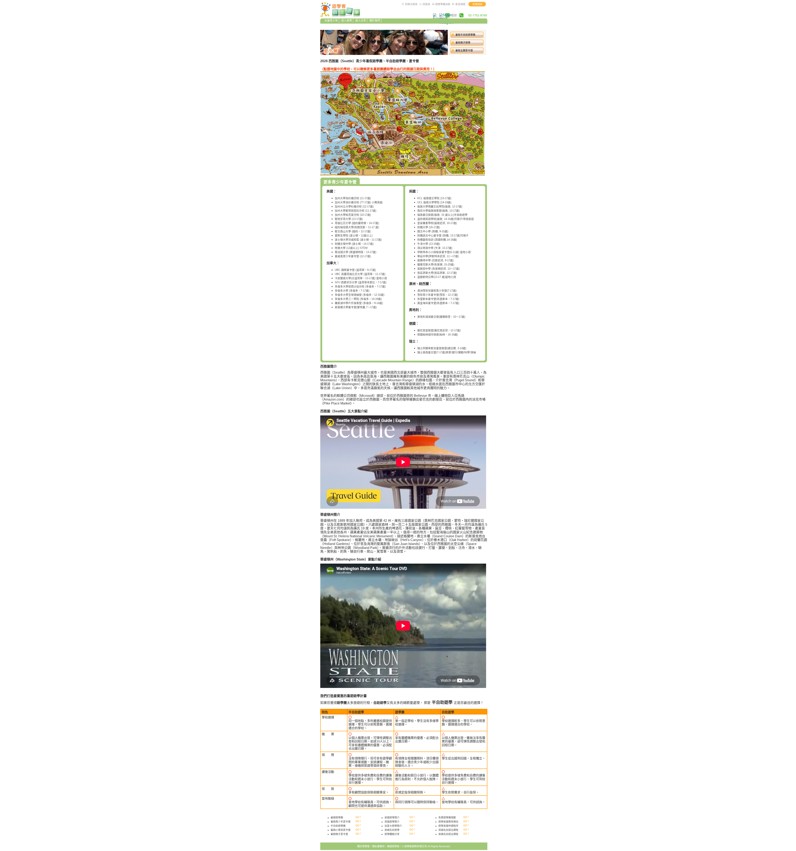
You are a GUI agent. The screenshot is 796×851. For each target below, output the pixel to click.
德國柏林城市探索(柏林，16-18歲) (437, 334)
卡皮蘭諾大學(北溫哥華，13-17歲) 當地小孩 (361, 278)
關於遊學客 (363, 846)
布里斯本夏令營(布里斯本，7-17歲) (438, 298)
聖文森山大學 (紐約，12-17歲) (353, 231)
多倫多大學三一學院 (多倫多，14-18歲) (358, 298)
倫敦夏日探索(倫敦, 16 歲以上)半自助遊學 (442, 214)
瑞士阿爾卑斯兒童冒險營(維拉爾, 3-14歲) (441, 348)
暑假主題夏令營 (464, 50)
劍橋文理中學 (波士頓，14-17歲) (354, 243)
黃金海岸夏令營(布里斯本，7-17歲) (438, 303)
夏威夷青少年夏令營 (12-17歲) (353, 256)
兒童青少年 (331, 20)
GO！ (359, 817)
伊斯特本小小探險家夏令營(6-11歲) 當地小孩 (444, 252)
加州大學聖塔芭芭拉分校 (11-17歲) (355, 210)
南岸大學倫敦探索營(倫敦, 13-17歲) (438, 210)
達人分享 (360, 20)
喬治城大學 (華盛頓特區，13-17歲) (355, 252)
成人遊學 (346, 20)
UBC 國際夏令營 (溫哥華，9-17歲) (355, 269)
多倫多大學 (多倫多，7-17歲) (352, 290)
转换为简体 (411, 4)
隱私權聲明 (378, 846)
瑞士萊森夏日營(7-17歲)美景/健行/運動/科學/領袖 (446, 352)
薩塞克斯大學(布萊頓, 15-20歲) (435, 264)
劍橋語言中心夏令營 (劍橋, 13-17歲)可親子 (442, 235)
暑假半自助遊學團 (465, 34)
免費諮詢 (477, 4)
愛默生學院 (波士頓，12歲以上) (354, 235)
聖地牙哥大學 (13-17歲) (349, 218)
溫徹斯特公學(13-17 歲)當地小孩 (436, 276)
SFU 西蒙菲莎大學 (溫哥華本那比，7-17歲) (360, 282)
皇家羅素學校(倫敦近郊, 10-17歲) (437, 223)
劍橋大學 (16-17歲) (428, 227)
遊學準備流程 (442, 4)
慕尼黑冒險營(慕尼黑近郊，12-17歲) (439, 330)
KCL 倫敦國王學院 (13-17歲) (434, 198)
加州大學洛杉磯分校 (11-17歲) (353, 198)
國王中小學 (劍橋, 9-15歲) (432, 231)
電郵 (454, 15)
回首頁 (426, 4)
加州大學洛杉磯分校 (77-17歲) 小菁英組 (358, 202)
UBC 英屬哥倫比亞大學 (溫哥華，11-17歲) (360, 274)
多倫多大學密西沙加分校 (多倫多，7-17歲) (360, 286)
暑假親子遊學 (462, 42)
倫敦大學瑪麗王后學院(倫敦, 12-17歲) (439, 206)
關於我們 (374, 20)
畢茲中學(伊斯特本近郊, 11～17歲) (438, 256)
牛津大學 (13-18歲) (428, 243)
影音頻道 (460, 4)
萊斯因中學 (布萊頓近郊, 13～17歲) (438, 268)
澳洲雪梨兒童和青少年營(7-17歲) (436, 290)
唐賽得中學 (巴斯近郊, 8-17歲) (435, 260)
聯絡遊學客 (393, 846)
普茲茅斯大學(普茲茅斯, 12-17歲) (437, 272)
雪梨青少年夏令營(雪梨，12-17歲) (437, 294)
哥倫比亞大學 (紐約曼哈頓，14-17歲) (357, 223)
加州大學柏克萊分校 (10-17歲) (353, 214)
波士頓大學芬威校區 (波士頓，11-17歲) (358, 239)
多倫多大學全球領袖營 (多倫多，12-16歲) (359, 294)
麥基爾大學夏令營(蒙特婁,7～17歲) (356, 307)
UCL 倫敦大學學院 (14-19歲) (434, 202)
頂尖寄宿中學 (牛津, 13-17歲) (434, 247)
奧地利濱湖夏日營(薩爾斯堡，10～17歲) (441, 316)
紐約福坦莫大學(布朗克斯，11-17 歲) (357, 227)
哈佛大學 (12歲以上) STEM (351, 247)
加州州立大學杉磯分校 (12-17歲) (354, 206)
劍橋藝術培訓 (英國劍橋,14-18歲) (437, 239)
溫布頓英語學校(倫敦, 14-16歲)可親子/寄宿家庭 (445, 218)
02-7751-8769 (477, 15)
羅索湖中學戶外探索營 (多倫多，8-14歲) (359, 303)
